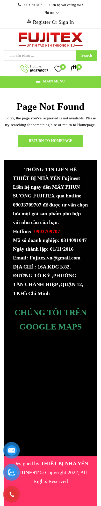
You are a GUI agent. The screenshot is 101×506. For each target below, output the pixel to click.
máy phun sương (32, 490)
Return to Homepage (50, 141)
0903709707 (39, 71)
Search (86, 55)
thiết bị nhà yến (69, 490)
